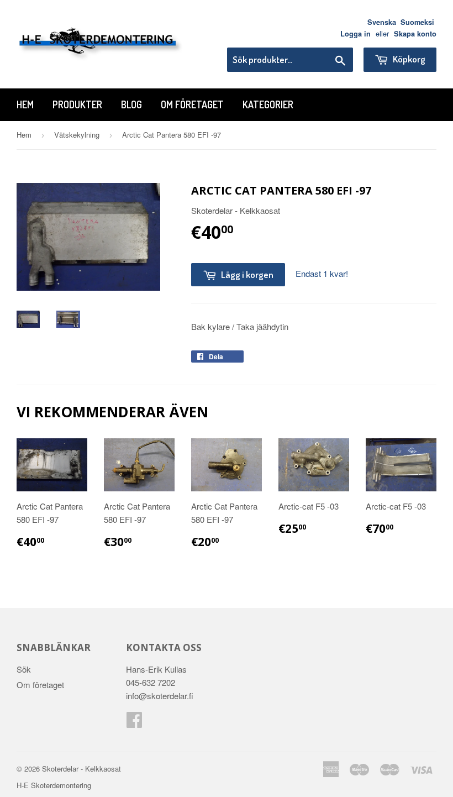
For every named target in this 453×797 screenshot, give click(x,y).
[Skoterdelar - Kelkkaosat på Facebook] (134, 722)
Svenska (381, 22)
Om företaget (192, 104)
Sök (24, 669)
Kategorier (268, 104)
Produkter (77, 104)
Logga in (355, 34)
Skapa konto (415, 34)
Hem (25, 104)
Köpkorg (408, 59)
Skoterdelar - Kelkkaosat (81, 768)
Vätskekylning (76, 134)
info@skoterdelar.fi (159, 695)
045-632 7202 (150, 682)
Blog (131, 104)
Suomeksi (417, 22)
